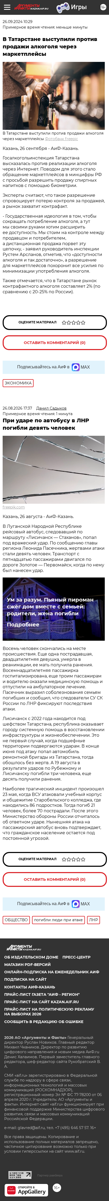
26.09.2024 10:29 (18, 21)
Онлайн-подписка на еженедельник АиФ (51, 972)
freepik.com (14, 507)
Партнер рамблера (49, 1175)
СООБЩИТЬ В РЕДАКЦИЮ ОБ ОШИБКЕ (43, 1021)
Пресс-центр (76, 957)
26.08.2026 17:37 (17, 408)
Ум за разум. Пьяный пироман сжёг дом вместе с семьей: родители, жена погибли (50, 607)
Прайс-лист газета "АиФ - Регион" (42, 994)
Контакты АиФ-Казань (29, 987)
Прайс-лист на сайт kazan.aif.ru (41, 1002)
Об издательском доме (31, 957)
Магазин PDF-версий (27, 964)
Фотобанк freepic (61, 138)
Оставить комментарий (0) (54, 342)
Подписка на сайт (25, 979)
